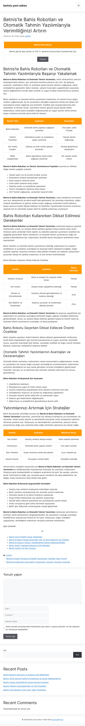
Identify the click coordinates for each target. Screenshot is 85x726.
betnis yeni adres (15, 5)
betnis (9, 555)
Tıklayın (42, 59)
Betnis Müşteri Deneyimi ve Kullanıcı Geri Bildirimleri (26, 675)
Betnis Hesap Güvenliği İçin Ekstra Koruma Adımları (26, 682)
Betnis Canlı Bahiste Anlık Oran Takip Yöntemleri (24, 690)
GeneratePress (57, 720)
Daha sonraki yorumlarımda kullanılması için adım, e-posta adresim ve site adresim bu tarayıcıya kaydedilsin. (42, 628)
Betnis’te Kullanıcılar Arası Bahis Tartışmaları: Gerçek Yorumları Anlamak (38, 562)
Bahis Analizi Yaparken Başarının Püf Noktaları (29, 545)
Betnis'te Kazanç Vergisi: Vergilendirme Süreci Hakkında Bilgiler (37, 542)
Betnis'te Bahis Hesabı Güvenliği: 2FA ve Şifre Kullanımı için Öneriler (39, 540)
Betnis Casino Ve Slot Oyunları (22, 548)
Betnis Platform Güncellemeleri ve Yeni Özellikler (24, 686)
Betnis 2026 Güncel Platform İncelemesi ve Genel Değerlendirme (32, 679)
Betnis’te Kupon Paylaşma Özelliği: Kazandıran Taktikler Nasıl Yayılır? (36, 559)
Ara (4, 650)
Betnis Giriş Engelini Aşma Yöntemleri (25, 537)
